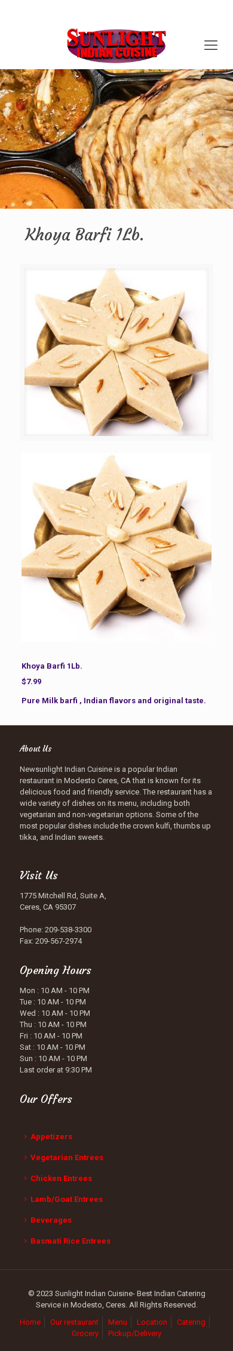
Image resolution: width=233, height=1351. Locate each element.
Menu (117, 1322)
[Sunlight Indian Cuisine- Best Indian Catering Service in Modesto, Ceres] (116, 45)
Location (152, 1322)
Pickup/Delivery (134, 1333)
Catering (191, 1322)
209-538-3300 (122, 9)
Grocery (85, 1333)
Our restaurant (74, 1322)
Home (30, 1322)
